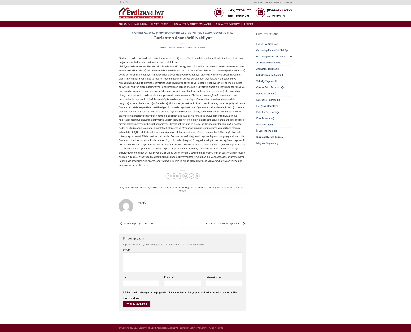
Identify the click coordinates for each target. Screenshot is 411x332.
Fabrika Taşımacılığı (267, 112)
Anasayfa (124, 24)
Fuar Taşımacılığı (265, 118)
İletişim (248, 24)
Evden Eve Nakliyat (267, 43)
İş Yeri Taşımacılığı (266, 130)
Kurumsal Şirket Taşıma (269, 136)
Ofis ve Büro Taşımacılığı (270, 87)
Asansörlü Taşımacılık (268, 68)
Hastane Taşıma (265, 124)
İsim (125, 277)
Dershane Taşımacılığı (268, 99)
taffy (191, 47)
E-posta (169, 277)
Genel (230, 33)
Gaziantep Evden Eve (228, 24)
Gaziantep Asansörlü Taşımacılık (150, 33)
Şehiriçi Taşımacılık (267, 81)
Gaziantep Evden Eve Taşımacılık (193, 24)
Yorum (126, 249)
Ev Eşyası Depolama (267, 105)
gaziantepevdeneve (215, 33)
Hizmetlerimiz (159, 24)
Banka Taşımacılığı (266, 93)
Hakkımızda (140, 24)
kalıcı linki (229, 187)
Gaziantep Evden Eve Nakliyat (272, 50)
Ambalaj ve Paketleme (268, 62)
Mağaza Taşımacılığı (267, 143)
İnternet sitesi (214, 277)
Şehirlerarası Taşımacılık (270, 74)
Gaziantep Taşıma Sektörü (138, 223)
